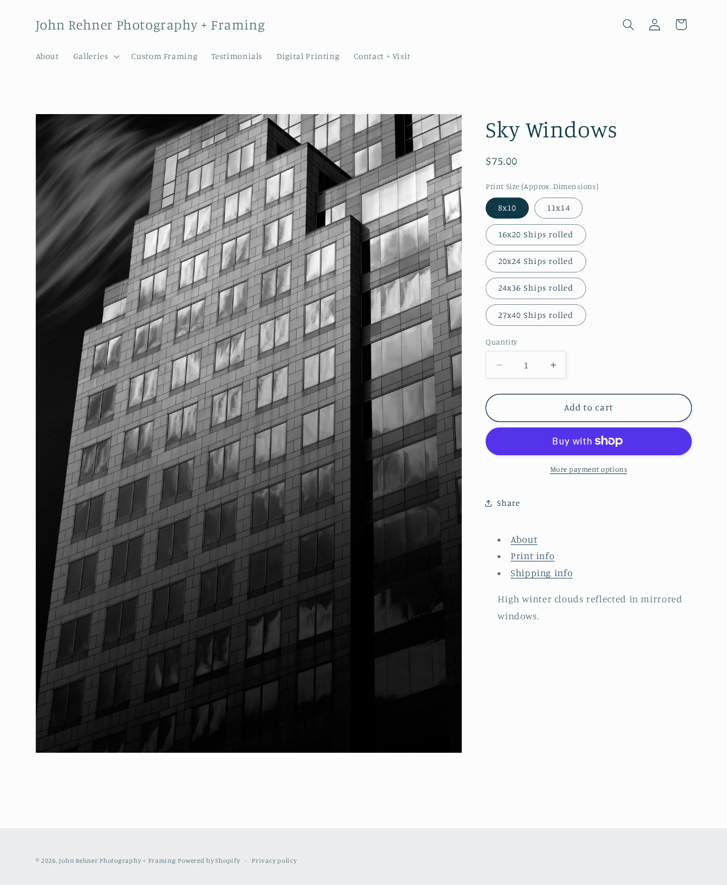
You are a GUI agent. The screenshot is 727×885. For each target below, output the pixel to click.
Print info (532, 555)
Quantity (501, 341)
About (524, 539)
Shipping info (542, 572)
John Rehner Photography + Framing (117, 861)
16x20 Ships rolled (536, 234)
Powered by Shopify (209, 861)
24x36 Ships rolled (536, 287)
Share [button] (508, 502)
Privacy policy (274, 861)
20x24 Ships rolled (536, 261)
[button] (95, 56)
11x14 (558, 207)
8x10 (507, 207)
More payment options (589, 469)
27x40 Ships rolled (536, 315)
